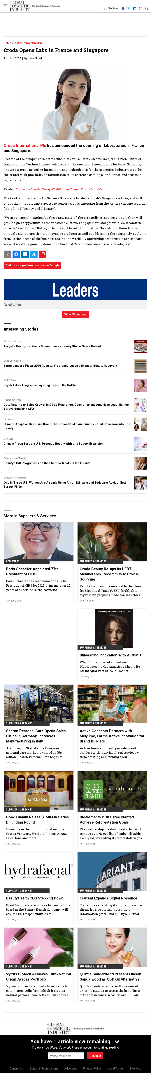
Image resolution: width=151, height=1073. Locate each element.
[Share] (16, 254)
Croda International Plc (25, 145)
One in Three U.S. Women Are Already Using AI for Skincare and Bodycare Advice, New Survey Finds (65, 484)
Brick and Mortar (12, 341)
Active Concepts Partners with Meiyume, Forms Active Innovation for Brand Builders (112, 736)
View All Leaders (75, 314)
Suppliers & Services (28, 43)
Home (7, 43)
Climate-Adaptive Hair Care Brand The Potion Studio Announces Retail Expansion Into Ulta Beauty (67, 426)
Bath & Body (10, 380)
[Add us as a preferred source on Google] (42, 254)
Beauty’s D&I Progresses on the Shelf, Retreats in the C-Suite (47, 463)
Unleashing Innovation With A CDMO (110, 655)
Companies (13, 561)
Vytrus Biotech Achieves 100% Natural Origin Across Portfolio (38, 976)
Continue (95, 1056)
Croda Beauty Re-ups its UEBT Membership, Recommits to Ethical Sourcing (109, 574)
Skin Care (8, 439)
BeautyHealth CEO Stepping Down (34, 898)
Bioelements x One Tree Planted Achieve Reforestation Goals (107, 819)
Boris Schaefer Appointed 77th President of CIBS (32, 571)
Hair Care (8, 419)
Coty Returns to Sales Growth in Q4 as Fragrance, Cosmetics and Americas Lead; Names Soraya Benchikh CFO (66, 406)
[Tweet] (34, 254)
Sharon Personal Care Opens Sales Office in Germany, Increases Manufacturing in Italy (36, 736)
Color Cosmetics (12, 361)
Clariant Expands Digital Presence (108, 898)
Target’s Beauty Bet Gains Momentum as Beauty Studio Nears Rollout (52, 346)
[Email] (7, 254)
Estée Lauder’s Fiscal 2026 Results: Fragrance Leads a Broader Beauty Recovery (60, 365)
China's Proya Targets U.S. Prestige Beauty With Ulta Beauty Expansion (53, 443)
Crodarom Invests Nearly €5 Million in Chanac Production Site (58, 189)
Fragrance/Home (12, 400)
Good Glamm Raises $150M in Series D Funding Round (37, 819)
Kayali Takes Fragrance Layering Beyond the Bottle (40, 385)
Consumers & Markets (15, 458)
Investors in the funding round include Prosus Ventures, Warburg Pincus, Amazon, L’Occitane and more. (38, 833)
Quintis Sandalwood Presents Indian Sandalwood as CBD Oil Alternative (110, 976)
